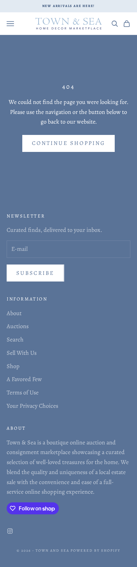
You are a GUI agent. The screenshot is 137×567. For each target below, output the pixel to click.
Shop (13, 366)
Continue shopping (68, 143)
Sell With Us (22, 353)
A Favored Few (24, 379)
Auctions (18, 326)
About (14, 313)
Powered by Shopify (95, 550)
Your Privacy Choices (32, 406)
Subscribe (35, 273)
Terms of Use (23, 392)
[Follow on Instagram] (10, 531)
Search (15, 339)
